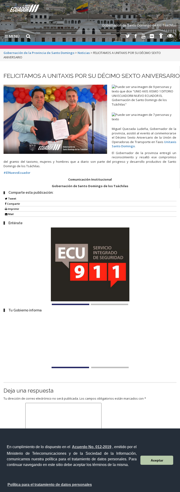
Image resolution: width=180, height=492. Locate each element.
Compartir (13, 203)
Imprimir (13, 209)
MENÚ (13, 36)
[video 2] (110, 367)
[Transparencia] (170, 36)
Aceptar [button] (157, 460)
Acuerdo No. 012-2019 (91, 447)
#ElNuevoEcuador (17, 172)
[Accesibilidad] (161, 36)
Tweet (11, 198)
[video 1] (70, 367)
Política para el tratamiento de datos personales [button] (50, 485)
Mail (11, 214)
